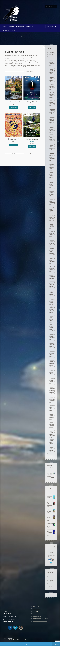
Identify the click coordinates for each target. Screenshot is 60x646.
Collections (51, 52)
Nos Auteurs (11, 26)
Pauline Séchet (51, 347)
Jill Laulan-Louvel (52, 237)
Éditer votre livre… (20, 26)
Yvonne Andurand (52, 451)
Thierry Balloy (51, 408)
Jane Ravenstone (52, 202)
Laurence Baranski (52, 254)
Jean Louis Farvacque (52, 206)
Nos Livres (5, 26)
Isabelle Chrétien (52, 191)
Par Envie (51, 454)
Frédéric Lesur (52, 171)
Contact (14, 30)
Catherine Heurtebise (52, 109)
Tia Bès (52, 417)
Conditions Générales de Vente (40, 618)
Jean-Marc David (52, 221)
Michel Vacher (51, 302)
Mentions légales (37, 616)
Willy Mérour (51, 431)
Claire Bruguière (52, 126)
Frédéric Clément (52, 168)
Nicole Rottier (51, 316)
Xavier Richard (52, 435)
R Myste (52, 363)
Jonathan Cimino (52, 244)
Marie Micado (51, 287)
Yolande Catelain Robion (52, 439)
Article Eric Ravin (51, 581)
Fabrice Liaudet (52, 158)
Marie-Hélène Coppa (51, 291)
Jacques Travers (52, 198)
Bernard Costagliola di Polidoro (52, 91)
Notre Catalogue (36, 608)
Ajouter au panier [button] (14, 107)
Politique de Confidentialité (40, 621)
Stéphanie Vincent (52, 400)
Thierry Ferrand (52, 411)
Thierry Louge (51, 414)
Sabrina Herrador (52, 377)
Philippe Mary (52, 354)
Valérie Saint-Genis (51, 421)
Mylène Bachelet (52, 310)
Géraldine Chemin (52, 181)
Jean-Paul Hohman (52, 230)
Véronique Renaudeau (52, 428)
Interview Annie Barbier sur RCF (52, 585)
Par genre (51, 456)
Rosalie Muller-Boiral (51, 374)
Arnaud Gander (51, 77)
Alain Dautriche (52, 59)
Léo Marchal (52, 261)
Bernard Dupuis (52, 95)
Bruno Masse (51, 106)
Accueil (6, 36)
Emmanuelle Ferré (52, 149)
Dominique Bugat (52, 137)
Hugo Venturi (51, 185)
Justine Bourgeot (52, 247)
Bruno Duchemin (52, 103)
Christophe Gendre (52, 123)
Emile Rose (51, 145)
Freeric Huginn (51, 175)
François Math (52, 164)
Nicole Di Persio (52, 313)
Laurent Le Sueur (52, 257)
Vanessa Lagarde (52, 425)
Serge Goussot (52, 387)
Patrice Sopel (51, 330)
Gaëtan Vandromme (52, 178)
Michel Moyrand (52, 298)
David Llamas (51, 133)
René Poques (51, 369)
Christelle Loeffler (52, 116)
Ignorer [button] (57, 644)
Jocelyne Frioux (52, 240)
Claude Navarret (52, 130)
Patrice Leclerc (51, 327)
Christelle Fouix (52, 113)
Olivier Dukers (51, 320)
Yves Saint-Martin (51, 447)
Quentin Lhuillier (52, 360)
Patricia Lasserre (52, 333)
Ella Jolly (52, 143)
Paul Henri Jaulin (52, 340)
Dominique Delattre (52, 140)
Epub (50, 54)
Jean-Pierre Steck (52, 234)
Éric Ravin (52, 155)
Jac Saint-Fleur (52, 195)
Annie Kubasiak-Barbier (52, 74)
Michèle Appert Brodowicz (52, 306)
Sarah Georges (52, 384)
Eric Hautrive (52, 152)
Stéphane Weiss (52, 396)
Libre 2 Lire (36, 606)
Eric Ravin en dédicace (52, 577)
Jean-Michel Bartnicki (52, 225)
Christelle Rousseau (52, 120)
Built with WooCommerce (23, 639)
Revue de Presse (29, 26)
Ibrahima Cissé (52, 188)
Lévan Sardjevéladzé (52, 265)
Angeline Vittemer (52, 66)
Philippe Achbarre (52, 350)
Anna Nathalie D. (52, 69)
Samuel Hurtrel (51, 381)
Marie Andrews (52, 284)
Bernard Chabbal (52, 87)
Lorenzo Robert (52, 269)
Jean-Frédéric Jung (52, 211)
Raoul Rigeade (52, 366)
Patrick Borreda (52, 337)
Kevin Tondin (51, 251)
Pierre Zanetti (52, 357)
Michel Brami (51, 295)
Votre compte (5, 30)
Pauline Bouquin (52, 343)
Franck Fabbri (51, 161)
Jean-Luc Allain (52, 214)
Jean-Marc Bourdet (52, 218)
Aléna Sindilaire (52, 63)
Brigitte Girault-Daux (52, 99)
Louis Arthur (51, 272)
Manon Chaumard (52, 275)
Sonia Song (52, 390)
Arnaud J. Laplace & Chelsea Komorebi (52, 82)
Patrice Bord (51, 323)
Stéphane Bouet (52, 393)
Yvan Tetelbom (52, 443)
